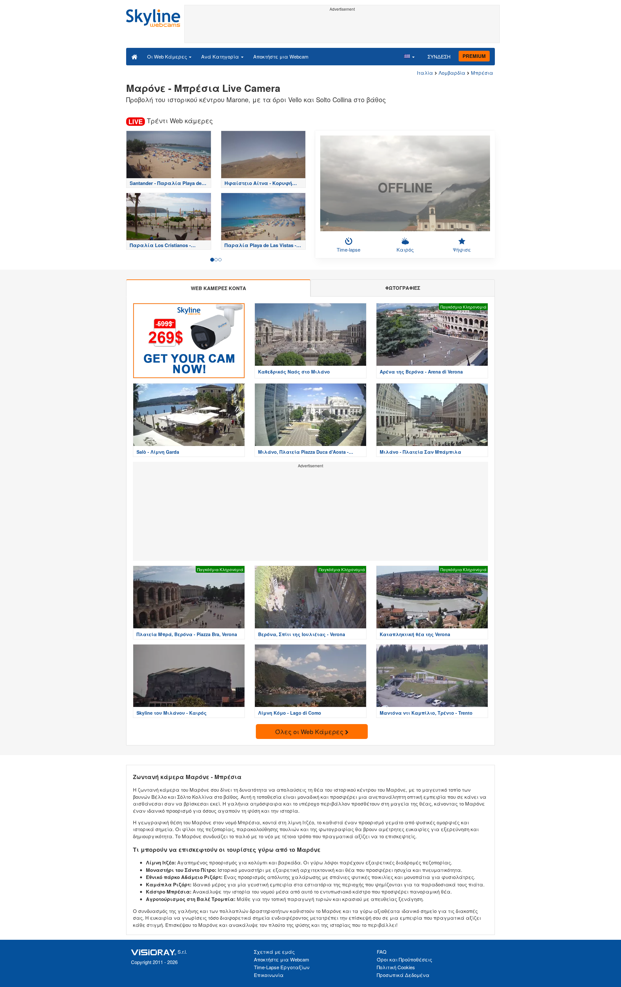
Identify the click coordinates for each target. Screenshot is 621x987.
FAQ (382, 951)
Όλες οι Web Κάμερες (310, 731)
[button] (409, 56)
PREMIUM (474, 56)
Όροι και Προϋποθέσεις (404, 959)
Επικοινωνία (269, 974)
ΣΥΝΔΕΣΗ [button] (439, 56)
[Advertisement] (342, 28)
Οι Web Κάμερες (167, 56)
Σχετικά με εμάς (274, 951)
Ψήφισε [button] (462, 249)
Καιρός (405, 249)
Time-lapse (348, 249)
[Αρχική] (134, 56)
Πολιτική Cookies (396, 967)
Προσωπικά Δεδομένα (403, 974)
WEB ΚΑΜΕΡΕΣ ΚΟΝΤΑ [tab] (218, 288)
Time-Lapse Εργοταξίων (282, 967)
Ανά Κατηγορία (220, 56)
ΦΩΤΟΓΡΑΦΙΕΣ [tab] (402, 287)
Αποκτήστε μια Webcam (281, 56)
